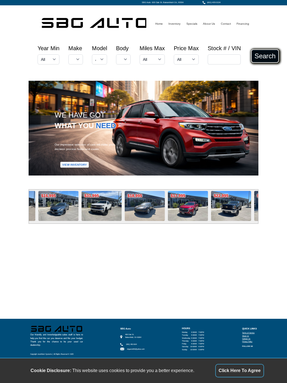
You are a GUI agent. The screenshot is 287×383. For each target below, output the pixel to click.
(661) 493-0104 (214, 2)
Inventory (174, 23)
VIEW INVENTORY (74, 164)
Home (159, 23)
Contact (226, 23)
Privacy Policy (247, 341)
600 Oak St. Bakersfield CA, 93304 (168, 2)
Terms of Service (248, 333)
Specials (191, 23)
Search (265, 56)
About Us (209, 23)
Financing (243, 23)
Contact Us (246, 339)
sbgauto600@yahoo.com (136, 349)
